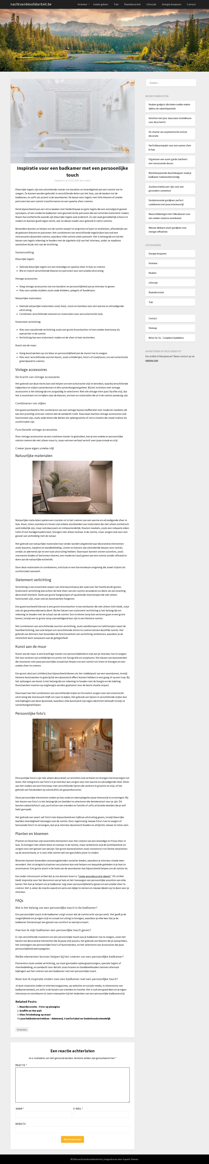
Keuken (152, 272)
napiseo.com (151, 360)
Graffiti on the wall (30, 1010)
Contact (191, 4)
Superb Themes (130, 1159)
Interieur (82, 4)
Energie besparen (171, 4)
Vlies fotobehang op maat (35, 1014)
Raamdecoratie (132, 4)
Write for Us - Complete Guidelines (166, 337)
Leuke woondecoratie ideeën (94, 876)
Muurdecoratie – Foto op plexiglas (39, 1006)
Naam (20, 1108)
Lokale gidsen (100, 4)
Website (20, 1123)
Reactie (21, 1065)
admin (88, 180)
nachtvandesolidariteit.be (31, 4)
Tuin (116, 4)
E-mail (78, 1108)
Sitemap (153, 328)
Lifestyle (151, 4)
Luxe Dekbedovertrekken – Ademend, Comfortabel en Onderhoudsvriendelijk (65, 1018)
